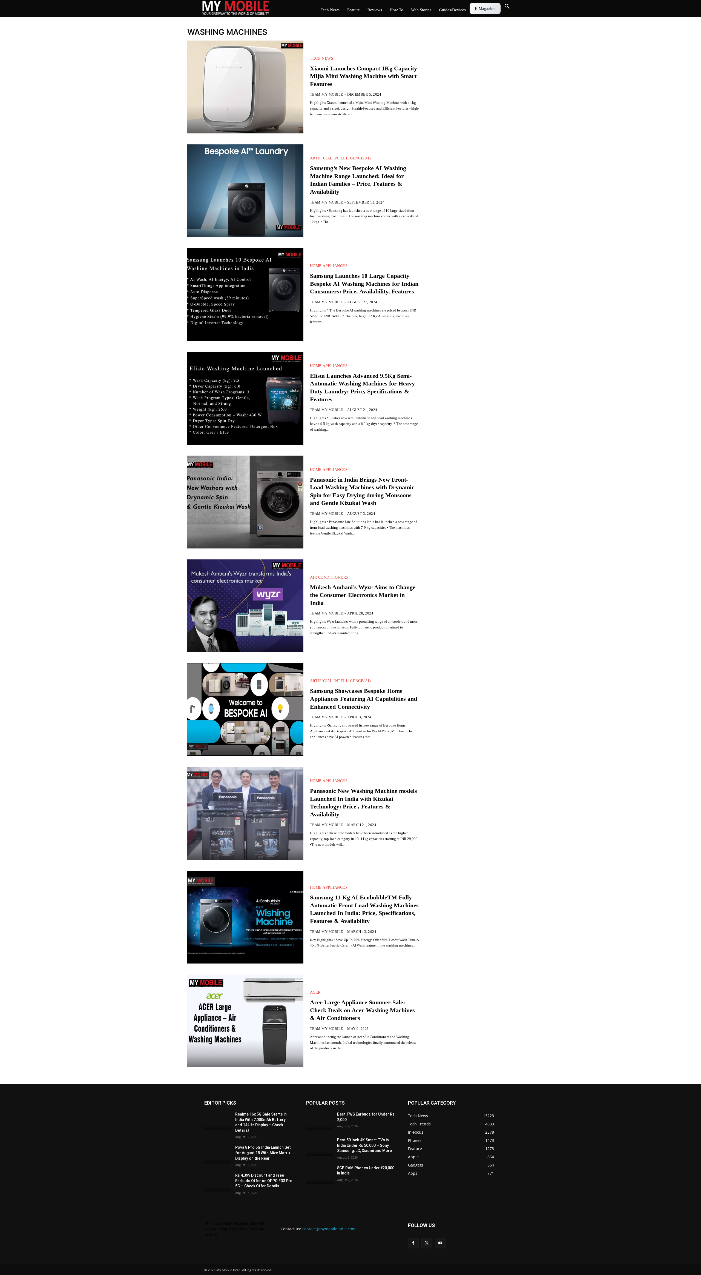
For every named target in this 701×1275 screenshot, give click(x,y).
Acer (315, 992)
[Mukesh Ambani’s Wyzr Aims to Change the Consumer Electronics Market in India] (245, 605)
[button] (507, 6)
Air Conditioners (329, 577)
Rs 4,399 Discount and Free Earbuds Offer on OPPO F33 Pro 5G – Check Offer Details (263, 1180)
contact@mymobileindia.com (328, 1228)
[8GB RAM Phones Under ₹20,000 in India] (319, 1174)
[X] (426, 1243)
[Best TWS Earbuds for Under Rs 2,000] (319, 1121)
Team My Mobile (326, 94)
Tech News (322, 59)
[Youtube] (440, 1243)
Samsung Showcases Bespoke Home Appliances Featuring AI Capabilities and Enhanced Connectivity (363, 698)
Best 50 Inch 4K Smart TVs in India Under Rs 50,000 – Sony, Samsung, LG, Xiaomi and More (364, 1145)
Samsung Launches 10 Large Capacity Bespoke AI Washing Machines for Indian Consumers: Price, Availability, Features (364, 283)
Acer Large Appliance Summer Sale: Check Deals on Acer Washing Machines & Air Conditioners (362, 1010)
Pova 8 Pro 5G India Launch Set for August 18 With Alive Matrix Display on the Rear (263, 1152)
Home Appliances (329, 266)
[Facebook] (413, 1243)
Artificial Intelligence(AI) (340, 158)
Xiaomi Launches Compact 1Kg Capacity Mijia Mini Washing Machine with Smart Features (363, 76)
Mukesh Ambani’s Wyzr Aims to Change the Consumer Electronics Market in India (362, 595)
